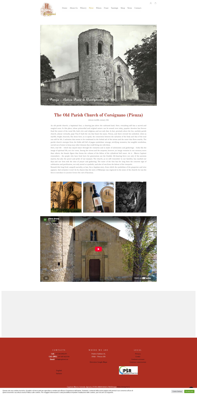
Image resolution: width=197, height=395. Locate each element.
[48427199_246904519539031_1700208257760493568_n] (130, 197)
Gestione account (137, 359)
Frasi (106, 8)
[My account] (149, 3)
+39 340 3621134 (63, 356)
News (129, 8)
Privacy (138, 354)
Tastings (114, 8)
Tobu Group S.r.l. (123, 387)
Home (64, 8)
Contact (137, 8)
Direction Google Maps (98, 362)
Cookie (137, 356)
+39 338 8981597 (61, 354)
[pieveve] (66, 197)
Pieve (91, 8)
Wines (98, 8)
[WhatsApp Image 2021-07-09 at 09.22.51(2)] (98, 197)
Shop (123, 8)
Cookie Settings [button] (177, 391)
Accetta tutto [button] (189, 391)
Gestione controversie (138, 362)
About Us (74, 8)
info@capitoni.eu (61, 359)
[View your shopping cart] (154, 3)
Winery (83, 8)
